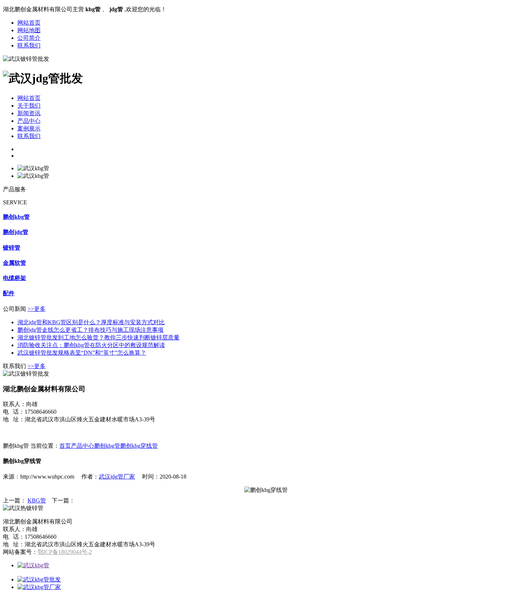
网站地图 (29, 30)
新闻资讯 (29, 113)
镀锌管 (11, 248)
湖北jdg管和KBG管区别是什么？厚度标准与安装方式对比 (91, 322)
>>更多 (37, 309)
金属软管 (14, 263)
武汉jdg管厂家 (117, 476)
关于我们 (29, 106)
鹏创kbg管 (16, 217)
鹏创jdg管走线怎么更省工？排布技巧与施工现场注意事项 (90, 330)
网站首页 (29, 23)
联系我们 (29, 45)
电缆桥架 (14, 278)
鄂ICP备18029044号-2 (65, 552)
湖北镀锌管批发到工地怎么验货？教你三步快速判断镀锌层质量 (98, 337)
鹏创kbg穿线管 (139, 446)
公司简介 (29, 38)
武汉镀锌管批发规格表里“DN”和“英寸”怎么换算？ (81, 353)
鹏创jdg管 (15, 232)
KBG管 (37, 500)
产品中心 (29, 121)
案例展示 (29, 128)
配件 (8, 293)
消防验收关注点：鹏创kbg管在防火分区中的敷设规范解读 (91, 345)
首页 (65, 446)
